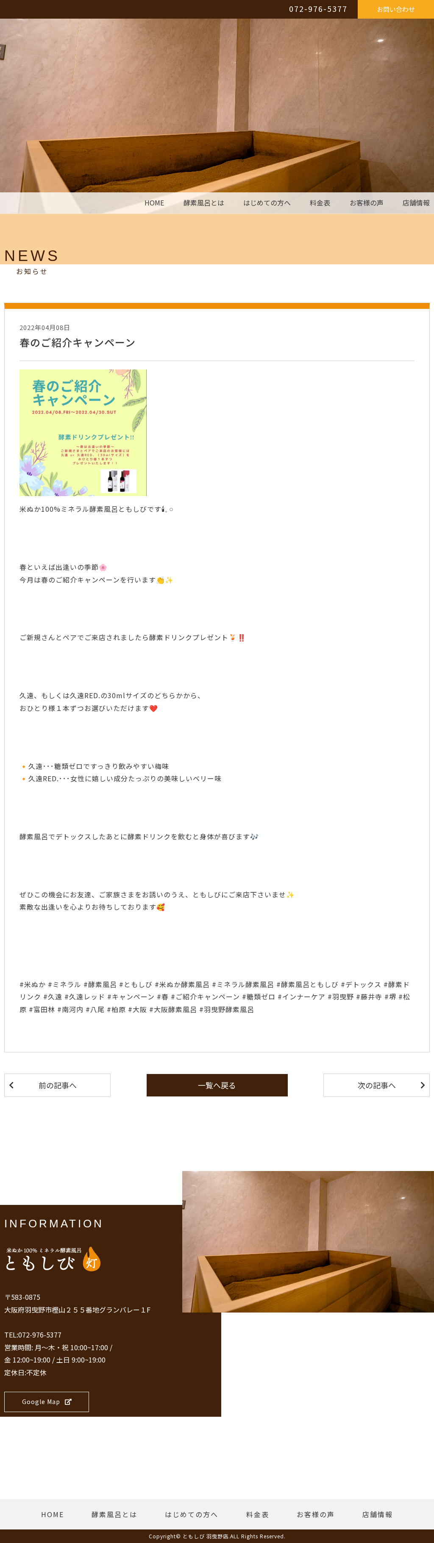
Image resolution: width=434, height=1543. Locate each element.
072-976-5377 (318, 8)
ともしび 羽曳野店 (205, 1536)
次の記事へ (377, 1085)
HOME (154, 203)
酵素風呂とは (204, 203)
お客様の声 (367, 203)
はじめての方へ (267, 203)
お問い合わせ (396, 9)
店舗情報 (416, 203)
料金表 (320, 203)
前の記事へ (58, 1085)
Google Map (41, 1401)
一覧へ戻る (217, 1085)
